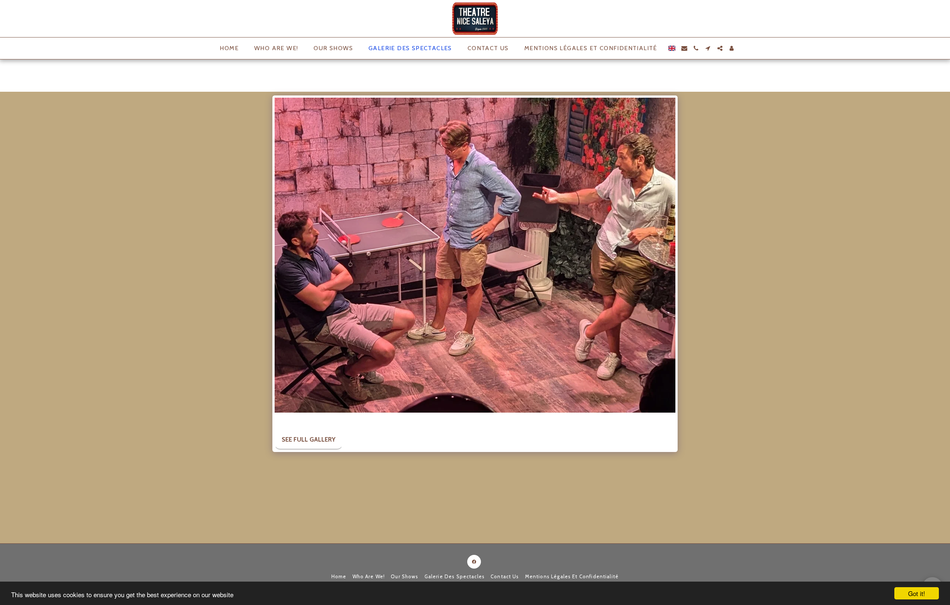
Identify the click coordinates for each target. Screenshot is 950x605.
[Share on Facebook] (281, 420)
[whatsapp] (335, 420)
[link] (346, 420)
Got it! (916, 593)
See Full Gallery (308, 439)
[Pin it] (303, 420)
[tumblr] (314, 420)
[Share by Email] (324, 420)
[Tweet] (292, 420)
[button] (684, 48)
